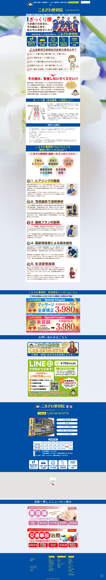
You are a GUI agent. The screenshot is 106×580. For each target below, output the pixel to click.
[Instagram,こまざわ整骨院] (70, 406)
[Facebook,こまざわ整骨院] (67, 406)
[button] (33, 15)
